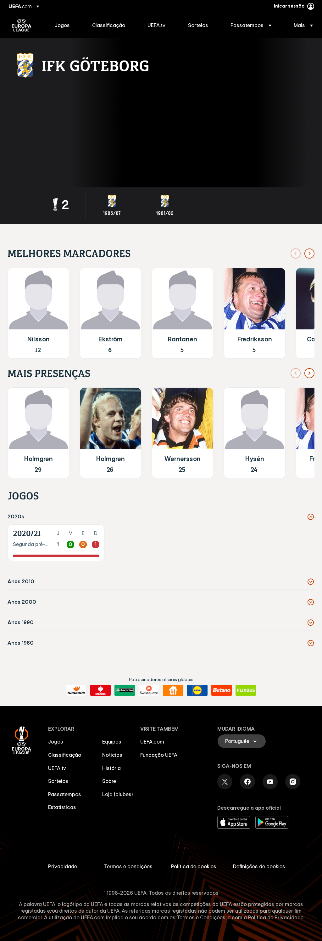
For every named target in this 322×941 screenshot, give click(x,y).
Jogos (55, 741)
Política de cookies (193, 866)
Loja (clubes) (117, 794)
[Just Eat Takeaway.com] (173, 690)
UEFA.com (152, 741)
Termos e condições (128, 866)
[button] (250, 25)
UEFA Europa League (22, 25)
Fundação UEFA (158, 755)
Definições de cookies (259, 866)
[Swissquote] (149, 690)
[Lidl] (197, 690)
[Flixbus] (246, 690)
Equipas (111, 741)
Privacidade (62, 866)
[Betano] (221, 690)
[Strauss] (100, 690)
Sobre (109, 781)
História (111, 768)
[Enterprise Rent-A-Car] (124, 690)
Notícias (112, 755)
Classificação (64, 755)
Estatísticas (62, 807)
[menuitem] (65, 25)
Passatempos (64, 794)
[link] (62, 25)
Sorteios (58, 781)
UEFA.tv (57, 768)
